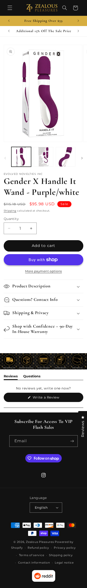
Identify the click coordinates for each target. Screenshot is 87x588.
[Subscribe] (72, 441)
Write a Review (53, 398)
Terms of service (31, 555)
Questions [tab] (31, 377)
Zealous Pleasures (40, 542)
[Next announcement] (78, 21)
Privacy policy (65, 547)
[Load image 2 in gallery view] (43, 157)
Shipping (10, 210)
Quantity (11, 219)
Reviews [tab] (11, 377)
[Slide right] (82, 158)
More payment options (43, 271)
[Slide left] (5, 158)
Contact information (34, 562)
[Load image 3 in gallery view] (65, 157)
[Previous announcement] (9, 21)
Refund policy (38, 547)
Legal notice (64, 562)
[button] (9, 8)
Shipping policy (61, 555)
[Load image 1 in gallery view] (21, 157)
